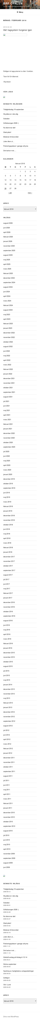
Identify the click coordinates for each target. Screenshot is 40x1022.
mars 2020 (7, 470)
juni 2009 (6, 867)
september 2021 (9, 392)
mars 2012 (7, 744)
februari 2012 (8, 748)
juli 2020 (6, 451)
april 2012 (6, 739)
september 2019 (9, 488)
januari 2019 (7, 511)
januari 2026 (7, 241)
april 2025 (6, 264)
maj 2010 (6, 844)
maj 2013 (6, 698)
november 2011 (9, 762)
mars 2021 (7, 419)
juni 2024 (6, 291)
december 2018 (9, 515)
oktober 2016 (8, 611)
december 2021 (9, 378)
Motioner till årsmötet (10, 137)
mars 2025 (7, 269)
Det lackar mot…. (9, 150)
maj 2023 (6, 314)
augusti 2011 (8, 776)
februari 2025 (8, 273)
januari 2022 (7, 374)
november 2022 (9, 337)
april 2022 (6, 360)
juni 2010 (6, 840)
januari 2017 (7, 597)
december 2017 (9, 556)
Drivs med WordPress (11, 1016)
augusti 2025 (8, 255)
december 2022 (9, 332)
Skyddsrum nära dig (10, 114)
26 (5, 188)
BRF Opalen (13, 3)
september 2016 (9, 616)
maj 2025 (6, 259)
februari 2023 (8, 323)
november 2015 (9, 657)
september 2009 (9, 858)
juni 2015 (6, 675)
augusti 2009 (8, 863)
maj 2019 (6, 497)
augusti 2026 (8, 223)
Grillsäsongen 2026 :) (11, 123)
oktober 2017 (8, 566)
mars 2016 (7, 639)
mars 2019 (7, 501)
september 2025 (9, 250)
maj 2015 (6, 680)
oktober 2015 (8, 661)
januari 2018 (7, 552)
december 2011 (9, 757)
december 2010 (9, 812)
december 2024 (9, 278)
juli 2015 (6, 671)
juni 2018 (6, 529)
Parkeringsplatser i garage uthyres (15, 146)
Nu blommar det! (9, 127)
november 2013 (9, 693)
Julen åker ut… (8, 141)
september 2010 (9, 826)
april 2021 (6, 415)
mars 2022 (7, 364)
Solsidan (6, 118)
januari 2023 (7, 328)
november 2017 (9, 561)
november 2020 (9, 438)
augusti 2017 (8, 575)
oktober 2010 (8, 821)
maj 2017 (6, 588)
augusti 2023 (8, 310)
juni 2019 (6, 492)
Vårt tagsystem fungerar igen (17, 30)
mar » (30, 192)
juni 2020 (6, 456)
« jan (10, 192)
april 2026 (6, 232)
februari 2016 (8, 643)
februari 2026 (8, 236)
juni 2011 (6, 785)
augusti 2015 (8, 666)
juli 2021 (6, 401)
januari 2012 (7, 753)
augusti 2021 (8, 396)
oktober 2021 (8, 387)
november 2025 (9, 246)
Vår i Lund (7, 984)
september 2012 (9, 721)
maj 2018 (6, 533)
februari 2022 (8, 369)
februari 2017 (8, 593)
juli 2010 (6, 835)
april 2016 (6, 634)
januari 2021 (7, 428)
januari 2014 (7, 684)
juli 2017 (6, 579)
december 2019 (9, 479)
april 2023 (6, 319)
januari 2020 (7, 474)
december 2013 (9, 689)
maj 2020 (6, 460)
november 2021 (9, 383)
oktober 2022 (8, 342)
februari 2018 (8, 547)
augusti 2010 (8, 830)
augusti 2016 (8, 620)
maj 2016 (6, 629)
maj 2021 (6, 410)
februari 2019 (8, 506)
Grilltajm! (6, 978)
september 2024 (9, 282)
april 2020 (6, 465)
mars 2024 (7, 300)
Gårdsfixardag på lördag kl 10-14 (15, 957)
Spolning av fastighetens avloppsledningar (18, 971)
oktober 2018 (8, 524)
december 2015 (9, 652)
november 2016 (9, 607)
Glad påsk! (7, 132)
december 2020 (9, 433)
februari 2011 (8, 803)
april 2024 (6, 296)
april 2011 (6, 794)
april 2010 (6, 849)
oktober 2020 (8, 442)
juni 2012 (6, 735)
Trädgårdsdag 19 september (13, 109)
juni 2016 (6, 625)
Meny (21, 12)
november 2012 (9, 716)
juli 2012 (6, 730)
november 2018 (9, 520)
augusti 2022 (8, 346)
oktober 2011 (8, 767)
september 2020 (9, 447)
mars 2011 (7, 799)
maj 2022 (6, 355)
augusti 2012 (8, 725)
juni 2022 (6, 351)
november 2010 (9, 817)
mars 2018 (7, 543)
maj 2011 (6, 789)
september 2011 (9, 771)
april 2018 (6, 538)
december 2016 (9, 602)
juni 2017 (6, 584)
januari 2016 (7, 648)
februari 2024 (8, 305)
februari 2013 (8, 703)
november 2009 (9, 853)
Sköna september (9, 964)
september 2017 (9, 570)
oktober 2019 (8, 483)
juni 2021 (6, 406)
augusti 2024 (8, 287)
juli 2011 (6, 780)
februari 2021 (8, 424)
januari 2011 (7, 808)
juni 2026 (6, 227)
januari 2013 (7, 707)
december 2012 (9, 712)
